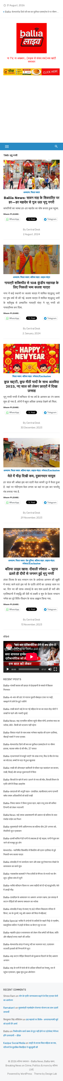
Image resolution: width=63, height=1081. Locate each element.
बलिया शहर (35, 277)
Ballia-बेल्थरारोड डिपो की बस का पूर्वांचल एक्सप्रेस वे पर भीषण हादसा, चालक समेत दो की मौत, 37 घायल (32, 11)
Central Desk (33, 229)
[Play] (7, 669)
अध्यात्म (26, 192)
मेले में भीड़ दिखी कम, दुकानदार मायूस (31, 476)
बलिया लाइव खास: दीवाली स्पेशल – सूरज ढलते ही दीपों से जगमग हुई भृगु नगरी (31, 571)
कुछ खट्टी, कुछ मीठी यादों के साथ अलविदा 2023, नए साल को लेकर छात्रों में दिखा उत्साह (31, 386)
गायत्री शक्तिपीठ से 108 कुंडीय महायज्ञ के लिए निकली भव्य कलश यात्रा (32, 285)
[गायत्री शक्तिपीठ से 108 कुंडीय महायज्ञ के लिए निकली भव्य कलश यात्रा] (31, 259)
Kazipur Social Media (14, 1043)
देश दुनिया (30, 560)
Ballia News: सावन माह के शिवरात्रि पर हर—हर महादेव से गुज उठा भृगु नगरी (31, 200)
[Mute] (50, 669)
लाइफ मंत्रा (45, 277)
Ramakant (9, 1007)
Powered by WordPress (19, 1073)
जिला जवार (35, 192)
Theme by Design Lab (45, 1073)
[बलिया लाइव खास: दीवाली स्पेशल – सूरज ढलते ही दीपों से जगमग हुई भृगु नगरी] (31, 542)
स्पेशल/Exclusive (42, 376)
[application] (31, 657)
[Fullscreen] (55, 669)
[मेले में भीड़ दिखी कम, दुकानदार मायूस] (31, 452)
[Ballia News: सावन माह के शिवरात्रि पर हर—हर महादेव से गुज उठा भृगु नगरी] (31, 174)
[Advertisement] (31, 110)
